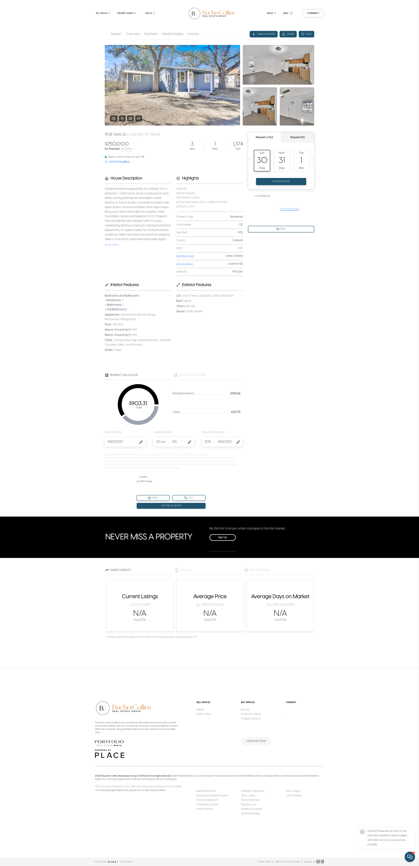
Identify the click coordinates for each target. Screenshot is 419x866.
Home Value (203, 714)
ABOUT (270, 13)
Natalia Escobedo (251, 809)
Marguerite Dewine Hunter (212, 795)
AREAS (148, 13)
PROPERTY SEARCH (125, 13)
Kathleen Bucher (206, 791)
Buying (245, 709)
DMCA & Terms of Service (287, 862)
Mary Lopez (293, 791)
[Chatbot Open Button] (410, 857)
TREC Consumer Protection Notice (112, 786)
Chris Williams (294, 795)
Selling (200, 709)
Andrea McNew (250, 813)
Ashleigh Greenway (253, 791)
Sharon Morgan (250, 800)
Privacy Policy (264, 862)
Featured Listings (251, 714)
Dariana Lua (248, 804)
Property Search (251, 718)
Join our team (256, 741)
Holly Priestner (204, 809)
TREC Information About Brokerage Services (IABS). (156, 786)
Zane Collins (248, 795)
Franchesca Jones (207, 804)
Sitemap (308, 862)
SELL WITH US (101, 13)
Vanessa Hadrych (207, 800)
